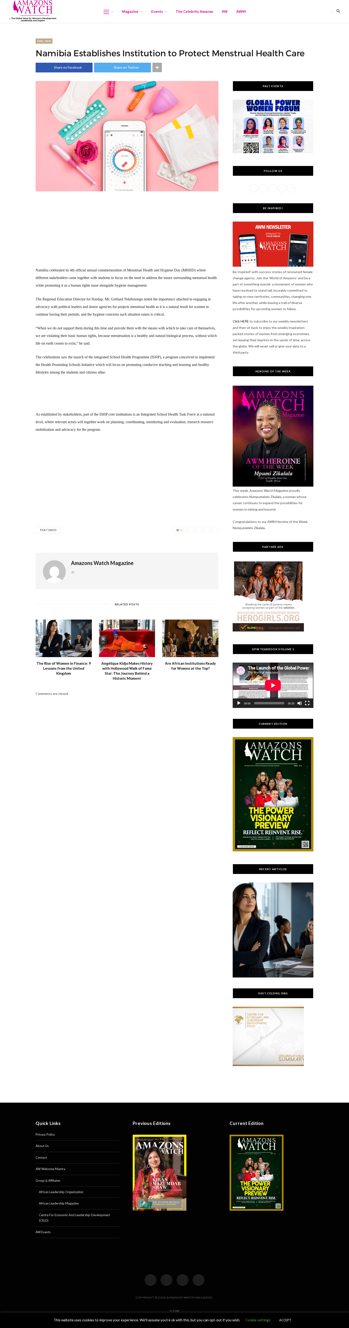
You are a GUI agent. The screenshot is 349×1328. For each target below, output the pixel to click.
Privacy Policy (45, 1134)
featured (48, 529)
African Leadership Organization (61, 1192)
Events (157, 11)
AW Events (43, 1232)
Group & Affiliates (48, 1180)
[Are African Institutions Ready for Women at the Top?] (190, 638)
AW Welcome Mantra (50, 1169)
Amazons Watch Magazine (102, 563)
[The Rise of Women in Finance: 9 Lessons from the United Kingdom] (64, 638)
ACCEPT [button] (285, 1320)
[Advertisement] (127, 233)
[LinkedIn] (198, 1280)
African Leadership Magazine (59, 1203)
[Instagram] (183, 1280)
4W (225, 11)
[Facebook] (150, 1280)
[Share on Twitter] (198, 530)
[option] (273, 929)
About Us (42, 1146)
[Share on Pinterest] (214, 530)
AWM (241, 11)
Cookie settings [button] (257, 1320)
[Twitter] (166, 1280)
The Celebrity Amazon (194, 11)
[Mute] (299, 703)
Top (175, 1311)
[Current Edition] (273, 850)
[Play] (238, 703)
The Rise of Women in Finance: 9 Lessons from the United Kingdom (64, 668)
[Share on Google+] (206, 530)
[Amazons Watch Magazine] (33, 11)
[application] (273, 685)
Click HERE (241, 321)
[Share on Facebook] (190, 530)
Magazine (130, 11)
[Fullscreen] (307, 703)
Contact (41, 1157)
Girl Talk (44, 41)
